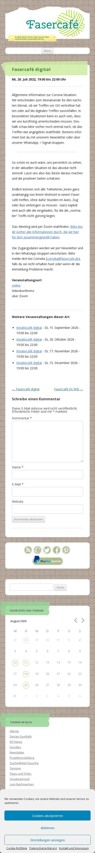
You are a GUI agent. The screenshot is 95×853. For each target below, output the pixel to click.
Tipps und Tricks (20, 774)
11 (25, 663)
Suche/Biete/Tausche (24, 763)
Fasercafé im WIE (68, 389)
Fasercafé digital (25, 389)
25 (25, 685)
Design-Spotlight (21, 736)
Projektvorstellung (22, 758)
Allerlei (14, 731)
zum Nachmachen (22, 784)
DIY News (16, 742)
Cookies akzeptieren (47, 815)
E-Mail (17, 484)
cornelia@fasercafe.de (63, 259)
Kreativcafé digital (29, 328)
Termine (15, 768)
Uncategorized (19, 779)
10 (15, 663)
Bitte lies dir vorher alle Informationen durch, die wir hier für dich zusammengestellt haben (47, 231)
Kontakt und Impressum (74, 848)
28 (25, 640)
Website (17, 501)
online (16, 285)
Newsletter (17, 752)
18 (25, 674)
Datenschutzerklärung (43, 848)
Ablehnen (48, 828)
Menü (47, 50)
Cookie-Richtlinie (16, 848)
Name (17, 467)
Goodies (15, 747)
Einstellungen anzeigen (47, 840)
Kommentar (22, 418)
